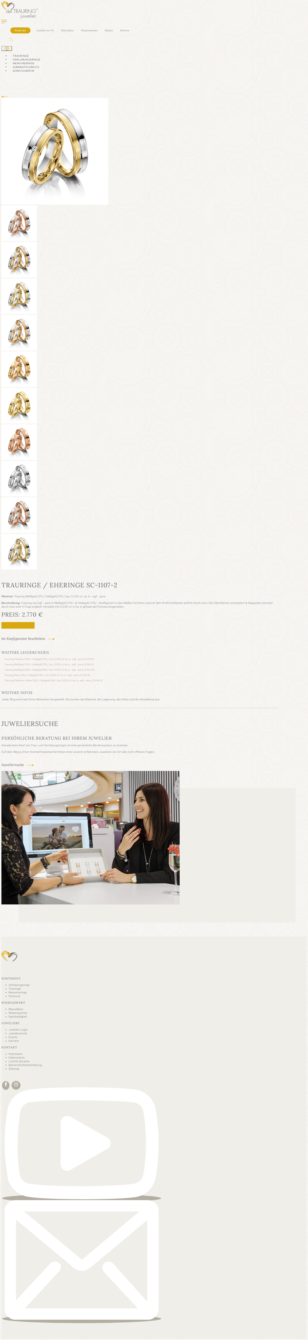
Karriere (124, 30)
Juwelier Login (18, 1029)
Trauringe (21, 55)
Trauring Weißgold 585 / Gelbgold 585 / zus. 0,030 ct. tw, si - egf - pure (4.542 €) (49, 669)
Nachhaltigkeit (18, 1016)
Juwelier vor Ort (45, 30)
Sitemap (14, 1069)
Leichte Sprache (19, 1061)
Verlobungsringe (26, 59)
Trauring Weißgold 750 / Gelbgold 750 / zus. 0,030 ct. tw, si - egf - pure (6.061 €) (49, 664)
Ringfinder (20, 30)
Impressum (16, 1054)
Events (13, 1037)
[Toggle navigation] (4, 22)
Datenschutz (17, 1057)
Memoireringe (24, 63)
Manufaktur (67, 30)
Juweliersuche (18, 625)
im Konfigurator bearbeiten (23, 638)
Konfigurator (23, 70)
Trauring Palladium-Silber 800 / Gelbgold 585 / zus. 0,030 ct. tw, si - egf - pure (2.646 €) (53, 680)
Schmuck (14, 996)
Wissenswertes (89, 30)
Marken (109, 30)
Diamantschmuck (26, 67)
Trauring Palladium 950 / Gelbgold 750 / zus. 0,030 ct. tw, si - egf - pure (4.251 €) (49, 659)
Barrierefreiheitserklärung (25, 1065)
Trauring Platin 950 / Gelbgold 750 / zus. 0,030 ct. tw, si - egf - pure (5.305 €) (47, 675)
